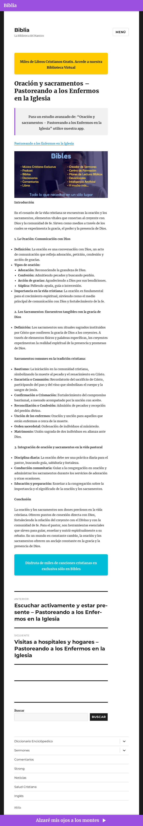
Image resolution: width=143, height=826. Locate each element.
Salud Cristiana (25, 787)
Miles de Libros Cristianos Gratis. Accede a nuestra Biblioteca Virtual (61, 65)
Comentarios (24, 759)
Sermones (22, 750)
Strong (19, 768)
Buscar (19, 710)
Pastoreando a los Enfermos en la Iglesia (44, 143)
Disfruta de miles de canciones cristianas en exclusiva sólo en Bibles (61, 566)
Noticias (20, 778)
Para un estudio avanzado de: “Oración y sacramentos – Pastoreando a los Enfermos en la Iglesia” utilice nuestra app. (61, 123)
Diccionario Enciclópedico (33, 741)
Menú (121, 32)
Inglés (18, 796)
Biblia (10, 5)
